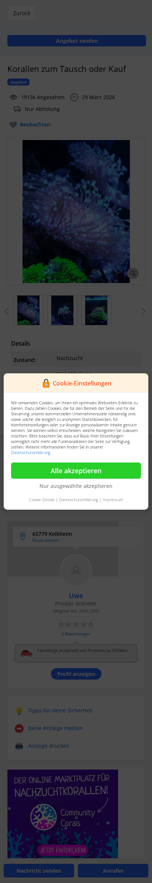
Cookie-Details (42, 499)
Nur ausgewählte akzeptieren (76, 485)
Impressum (113, 499)
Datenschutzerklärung (30, 452)
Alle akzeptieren (76, 470)
